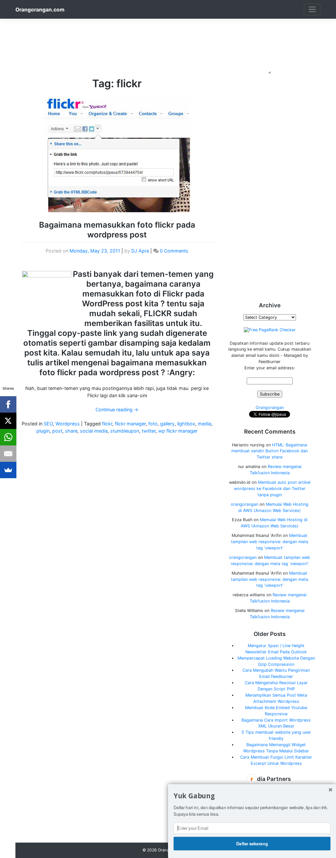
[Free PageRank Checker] (270, 329)
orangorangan (244, 504)
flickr (107, 423)
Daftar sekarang (252, 843)
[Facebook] (8, 404)
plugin (43, 431)
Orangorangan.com (39, 10)
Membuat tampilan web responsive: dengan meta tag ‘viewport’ (269, 541)
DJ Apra (140, 251)
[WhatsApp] (8, 437)
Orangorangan (270, 407)
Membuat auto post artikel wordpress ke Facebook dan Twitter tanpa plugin (272, 488)
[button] (252, 796)
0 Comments (174, 251)
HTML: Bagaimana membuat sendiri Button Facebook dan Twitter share (269, 451)
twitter (149, 431)
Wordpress (67, 423)
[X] (8, 421)
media (204, 423)
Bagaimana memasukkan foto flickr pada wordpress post (117, 229)
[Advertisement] (168, 33)
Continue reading (116, 409)
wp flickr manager (178, 431)
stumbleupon (124, 431)
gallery (167, 423)
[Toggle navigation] (312, 9)
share (71, 431)
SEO (48, 423)
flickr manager (130, 423)
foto (153, 423)
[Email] (8, 453)
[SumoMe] (8, 470)
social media (94, 431)
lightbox (186, 423)
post (57, 431)
